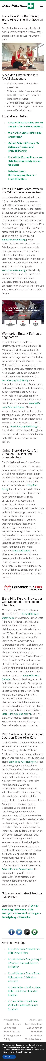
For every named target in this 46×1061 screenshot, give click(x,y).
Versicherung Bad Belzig (15, 380)
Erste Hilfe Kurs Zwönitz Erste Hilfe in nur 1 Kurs (24, 950)
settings (28, 1052)
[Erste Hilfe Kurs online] (18, 6)
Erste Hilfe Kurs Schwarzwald (17, 869)
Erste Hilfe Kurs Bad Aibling (16, 713)
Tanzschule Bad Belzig (14, 239)
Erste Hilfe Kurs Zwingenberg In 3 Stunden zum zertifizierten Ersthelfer (25, 963)
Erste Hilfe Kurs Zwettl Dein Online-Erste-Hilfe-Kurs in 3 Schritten (23, 1005)
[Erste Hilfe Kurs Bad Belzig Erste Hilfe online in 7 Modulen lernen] (23, 56)
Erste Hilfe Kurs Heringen (22, 761)
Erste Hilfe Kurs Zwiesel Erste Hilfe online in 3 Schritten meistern (23, 977)
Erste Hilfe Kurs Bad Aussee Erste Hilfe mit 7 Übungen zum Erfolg (12, 1030)
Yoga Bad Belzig (21, 550)
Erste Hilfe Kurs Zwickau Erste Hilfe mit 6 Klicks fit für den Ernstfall (24, 991)
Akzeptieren (9, 1057)
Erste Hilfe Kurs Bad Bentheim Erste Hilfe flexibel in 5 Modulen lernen (33, 1030)
